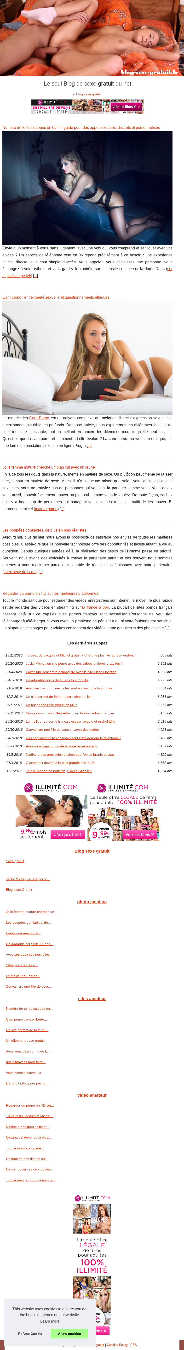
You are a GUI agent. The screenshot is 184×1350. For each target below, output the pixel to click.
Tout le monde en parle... (25, 1148)
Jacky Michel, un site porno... (28, 879)
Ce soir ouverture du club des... (30, 1169)
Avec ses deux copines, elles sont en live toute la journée (69, 688)
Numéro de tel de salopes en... (29, 1008)
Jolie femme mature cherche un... (31, 912)
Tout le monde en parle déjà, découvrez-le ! (59, 771)
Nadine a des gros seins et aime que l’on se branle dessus (70, 754)
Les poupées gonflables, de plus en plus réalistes (44, 530)
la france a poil (95, 607)
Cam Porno (39, 418)
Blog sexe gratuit (89, 94)
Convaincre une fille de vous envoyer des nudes (62, 729)
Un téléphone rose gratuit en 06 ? (51, 704)
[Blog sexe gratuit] (92, 38)
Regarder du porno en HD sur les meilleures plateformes (50, 593)
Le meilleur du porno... (23, 976)
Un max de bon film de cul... (27, 1159)
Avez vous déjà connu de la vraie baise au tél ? (61, 746)
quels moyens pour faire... (26, 1062)
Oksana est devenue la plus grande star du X (60, 762)
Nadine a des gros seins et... (27, 1127)
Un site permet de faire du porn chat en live (59, 696)
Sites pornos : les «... (22, 965)
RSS (133, 1345)
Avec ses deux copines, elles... (29, 954)
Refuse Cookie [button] (30, 1334)
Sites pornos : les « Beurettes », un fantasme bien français (70, 713)
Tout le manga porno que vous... (30, 1180)
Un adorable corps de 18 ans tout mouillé (57, 680)
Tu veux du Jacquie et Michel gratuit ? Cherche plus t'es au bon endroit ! (81, 655)
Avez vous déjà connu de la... (28, 1051)
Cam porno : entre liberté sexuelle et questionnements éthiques (55, 297)
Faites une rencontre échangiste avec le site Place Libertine (71, 672)
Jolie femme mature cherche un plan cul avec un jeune (48, 467)
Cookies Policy (117, 1345)
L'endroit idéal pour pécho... (27, 1083)
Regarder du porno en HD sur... (30, 1105)
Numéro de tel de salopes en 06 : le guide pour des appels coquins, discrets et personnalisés (81, 127)
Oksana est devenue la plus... (28, 1137)
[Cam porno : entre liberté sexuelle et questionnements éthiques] (87, 358)
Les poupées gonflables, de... (28, 922)
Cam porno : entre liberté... (26, 1019)
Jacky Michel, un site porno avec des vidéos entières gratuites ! (74, 663)
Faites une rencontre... (23, 933)
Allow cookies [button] (69, 1334)
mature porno (46, 509)
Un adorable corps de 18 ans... (29, 944)
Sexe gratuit (15, 861)
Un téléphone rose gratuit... (26, 1040)
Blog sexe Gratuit (19, 890)
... (35, 276)
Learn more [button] (50, 1321)
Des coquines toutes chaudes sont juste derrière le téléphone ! (73, 738)
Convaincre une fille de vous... (29, 986)
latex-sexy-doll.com (20, 572)
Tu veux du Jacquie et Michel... (29, 1116)
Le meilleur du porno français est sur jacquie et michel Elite (70, 721)
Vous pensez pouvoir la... (25, 1073)
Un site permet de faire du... (27, 1030)
